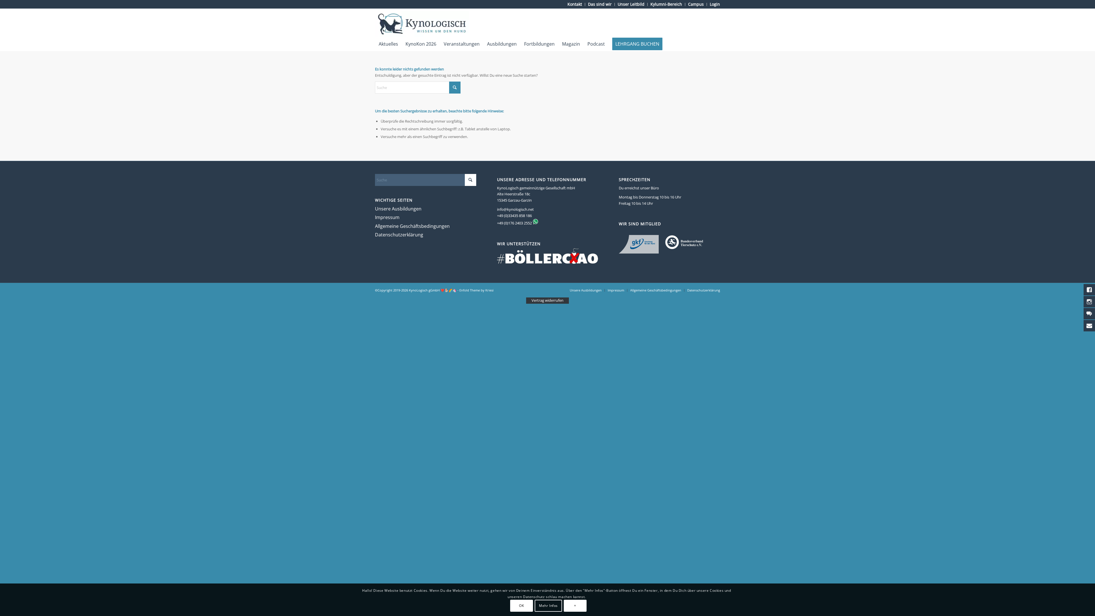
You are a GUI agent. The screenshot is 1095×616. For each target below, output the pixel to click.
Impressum (387, 217)
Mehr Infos (548, 605)
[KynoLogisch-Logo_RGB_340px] (422, 24)
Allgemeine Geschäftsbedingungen (412, 226)
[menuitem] (575, 4)
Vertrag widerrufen (547, 300)
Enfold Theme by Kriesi (476, 290)
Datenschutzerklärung (399, 235)
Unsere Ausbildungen (398, 209)
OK (521, 605)
